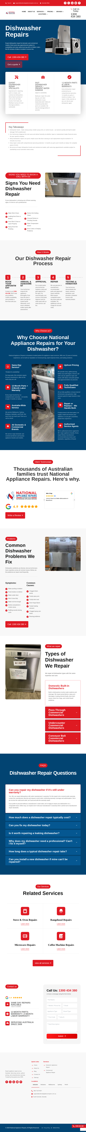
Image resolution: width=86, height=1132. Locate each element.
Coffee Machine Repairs (61, 944)
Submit (61, 1036)
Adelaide (35, 1084)
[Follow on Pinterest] (79, 3)
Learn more (25, 924)
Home (24, 11)
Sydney (60, 1084)
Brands (59, 11)
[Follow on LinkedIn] (72, 3)
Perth (66, 1084)
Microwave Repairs (25, 944)
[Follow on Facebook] (65, 3)
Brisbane (43, 1084)
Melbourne (52, 1084)
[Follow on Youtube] (75, 3)
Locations (42, 14)
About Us (31, 11)
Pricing (50, 11)
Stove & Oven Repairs (25, 919)
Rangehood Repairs (61, 919)
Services (40, 11)
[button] (74, 500)
